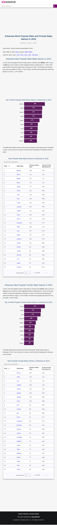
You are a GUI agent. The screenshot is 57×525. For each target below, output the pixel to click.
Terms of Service (23, 514)
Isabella (19, 385)
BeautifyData (36, 517)
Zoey (18, 465)
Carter (18, 202)
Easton (19, 247)
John (18, 198)
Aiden (18, 218)
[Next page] (46, 272)
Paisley (19, 409)
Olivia (18, 377)
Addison (19, 441)
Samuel (19, 267)
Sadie (18, 461)
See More (35, 55)
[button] (9, 166)
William (19, 170)
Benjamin (19, 222)
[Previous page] (43, 272)
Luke (18, 231)
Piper (18, 449)
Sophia (19, 393)
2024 (29, 55)
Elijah (18, 174)
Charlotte (19, 437)
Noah (18, 182)
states (17, 52)
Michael (19, 255)
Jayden (19, 251)
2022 (21, 55)
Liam (18, 194)
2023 (25, 55)
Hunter (19, 243)
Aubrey (19, 429)
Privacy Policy (34, 514)
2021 (18, 55)
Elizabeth (19, 421)
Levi (18, 259)
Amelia (19, 433)
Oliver (18, 227)
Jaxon (18, 214)
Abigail (19, 397)
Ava (18, 381)
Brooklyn (19, 425)
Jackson (19, 206)
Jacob (18, 190)
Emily (18, 417)
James (18, 186)
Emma (18, 373)
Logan (18, 263)
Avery (18, 401)
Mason (18, 178)
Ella (18, 405)
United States (28, 52)
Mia (18, 413)
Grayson (19, 239)
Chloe (18, 445)
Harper (19, 389)
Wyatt (18, 235)
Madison (19, 453)
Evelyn (19, 457)
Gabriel (19, 210)
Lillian (18, 469)
